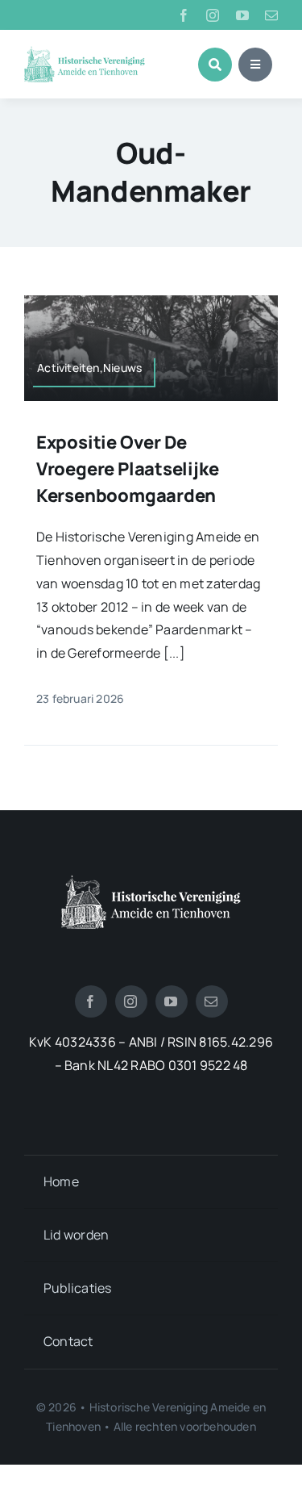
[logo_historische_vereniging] (84, 52)
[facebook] (183, 15)
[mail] (271, 15)
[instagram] (212, 15)
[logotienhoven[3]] (151, 881)
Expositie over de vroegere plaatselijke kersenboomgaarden (127, 469)
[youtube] (242, 15)
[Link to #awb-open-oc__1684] (255, 65)
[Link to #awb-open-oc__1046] (215, 65)
